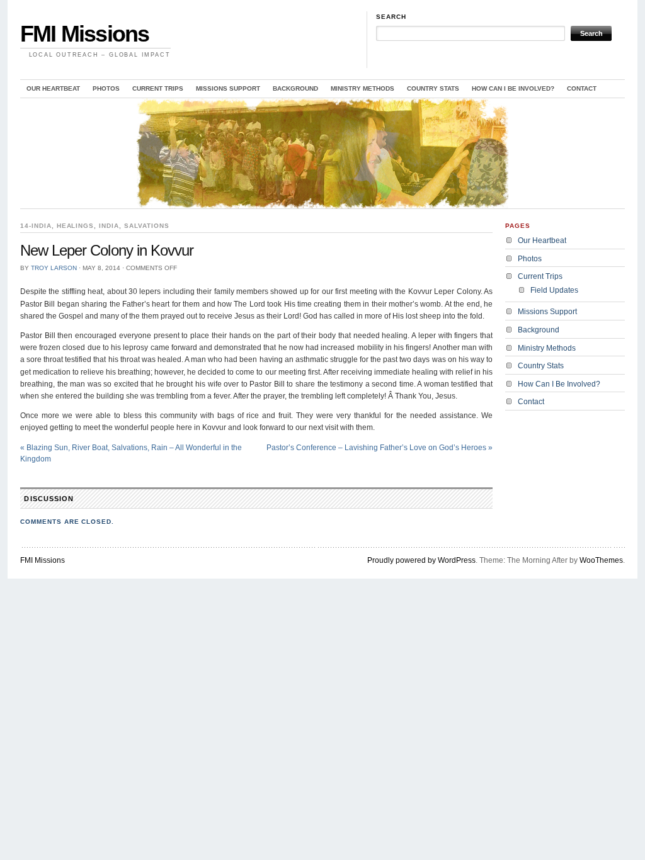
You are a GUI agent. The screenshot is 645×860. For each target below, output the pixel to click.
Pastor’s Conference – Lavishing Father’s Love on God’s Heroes (379, 447)
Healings (75, 225)
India (109, 225)
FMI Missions (84, 34)
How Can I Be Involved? (513, 88)
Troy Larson (54, 267)
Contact (581, 88)
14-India (36, 225)
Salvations (146, 225)
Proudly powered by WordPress (421, 560)
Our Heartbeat (53, 88)
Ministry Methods (362, 88)
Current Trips (157, 88)
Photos (106, 88)
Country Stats (433, 88)
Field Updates (554, 290)
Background (295, 88)
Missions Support (228, 88)
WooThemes (601, 560)
